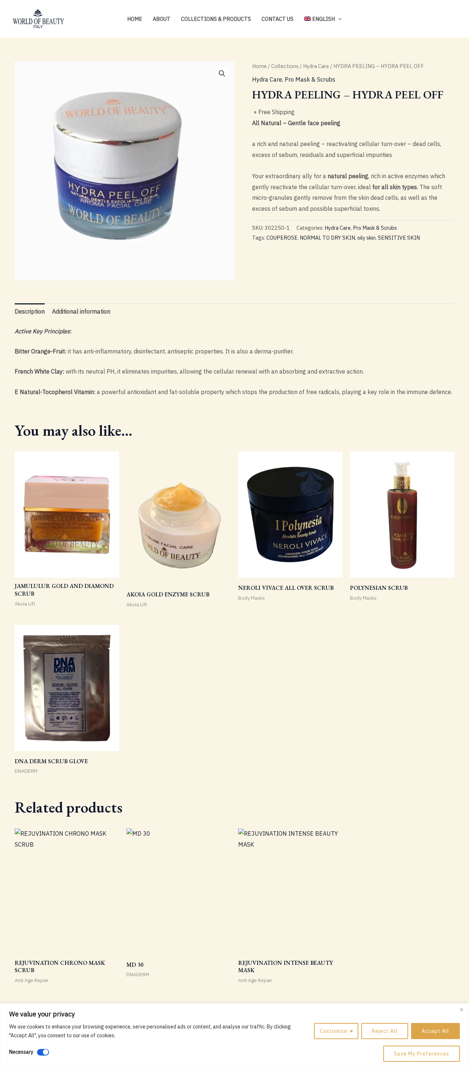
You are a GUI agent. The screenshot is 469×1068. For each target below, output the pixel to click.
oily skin (366, 237)
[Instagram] (431, 19)
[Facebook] (442, 19)
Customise (333, 1031)
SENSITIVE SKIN (399, 237)
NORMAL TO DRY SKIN (327, 237)
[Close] (461, 1009)
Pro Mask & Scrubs (310, 79)
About (161, 18)
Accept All (435, 1031)
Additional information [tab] (81, 311)
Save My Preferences (421, 1053)
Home (134, 18)
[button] (338, 18)
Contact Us (277, 18)
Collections (285, 66)
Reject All (385, 1031)
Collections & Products (216, 18)
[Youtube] (453, 19)
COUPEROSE (282, 237)
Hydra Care (316, 66)
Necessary (21, 1052)
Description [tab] (30, 311)
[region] (234, 1035)
